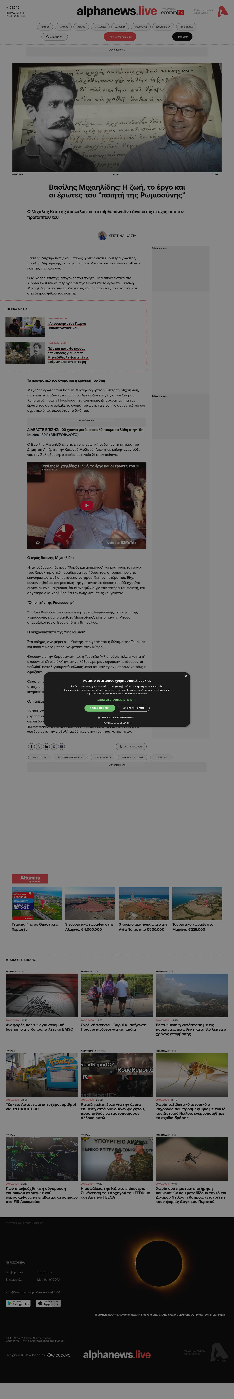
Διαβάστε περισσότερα (134, 693)
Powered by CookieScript (117, 723)
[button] (117, 700)
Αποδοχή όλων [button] (100, 708)
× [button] (186, 676)
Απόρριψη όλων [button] (133, 708)
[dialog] (117, 699)
